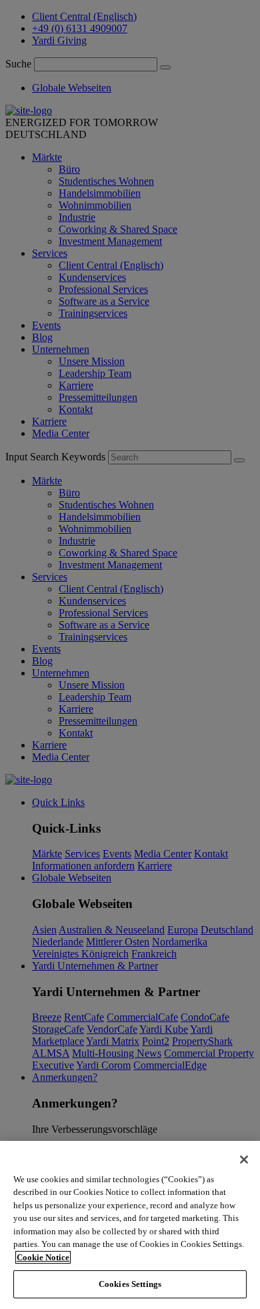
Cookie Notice (43, 1257)
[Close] (244, 1159)
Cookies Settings (130, 1284)
